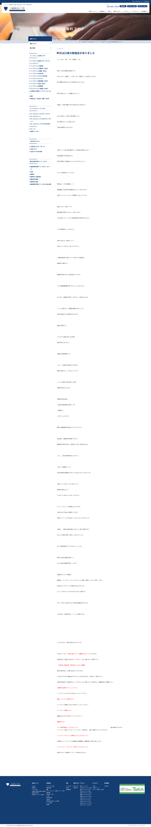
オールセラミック (35, 116)
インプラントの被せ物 (36, 73)
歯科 (31, 96)
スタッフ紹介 (35, 789)
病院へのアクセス (84, 786)
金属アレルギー (34, 131)
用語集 (47, 804)
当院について (92, 11)
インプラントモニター (36, 78)
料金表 (67, 787)
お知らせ (34, 786)
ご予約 (93, 786)
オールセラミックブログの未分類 (40, 124)
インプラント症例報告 (36, 86)
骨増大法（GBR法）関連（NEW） (40, 99)
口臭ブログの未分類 (36, 151)
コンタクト (135, 11)
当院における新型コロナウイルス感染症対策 (140, 1)
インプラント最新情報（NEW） (39, 81)
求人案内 (106, 786)
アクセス (125, 11)
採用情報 (143, 11)
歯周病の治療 (34, 182)
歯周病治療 (48, 787)
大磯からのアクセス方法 (85, 798)
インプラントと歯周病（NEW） (39, 68)
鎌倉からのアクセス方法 (85, 794)
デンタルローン (69, 786)
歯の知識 (32, 48)
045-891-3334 (113, 7)
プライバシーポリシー (133, 825)
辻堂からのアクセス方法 (85, 801)
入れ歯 (47, 796)
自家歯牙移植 (49, 797)
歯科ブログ (117, 11)
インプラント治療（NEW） (38, 83)
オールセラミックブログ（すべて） (40, 114)
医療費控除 (68, 789)
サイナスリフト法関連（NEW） (39, 88)
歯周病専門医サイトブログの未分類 (40, 184)
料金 (109, 11)
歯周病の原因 (34, 179)
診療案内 (102, 11)
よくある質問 (49, 802)
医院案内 (34, 787)
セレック (33, 129)
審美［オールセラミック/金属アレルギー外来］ (55, 790)
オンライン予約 (142, 6)
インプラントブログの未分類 (38, 76)
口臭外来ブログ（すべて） (38, 146)
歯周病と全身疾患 (35, 177)
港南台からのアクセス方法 (86, 796)
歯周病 (32, 174)
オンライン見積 (132, 6)
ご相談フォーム (95, 787)
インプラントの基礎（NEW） (39, 71)
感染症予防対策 (35, 793)
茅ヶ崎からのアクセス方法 (86, 787)
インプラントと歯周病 (36, 66)
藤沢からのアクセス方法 (85, 789)
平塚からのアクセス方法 (85, 791)
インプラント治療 (50, 786)
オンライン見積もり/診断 (98, 789)
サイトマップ (142, 825)
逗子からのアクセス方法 (85, 805)
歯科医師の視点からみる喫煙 (52, 801)
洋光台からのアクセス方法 (86, 803)
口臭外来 (48, 799)
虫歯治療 (48, 792)
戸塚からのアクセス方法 (85, 799)
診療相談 (123, 6)
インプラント (34, 63)
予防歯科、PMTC (50, 794)
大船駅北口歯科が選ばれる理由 (39, 791)
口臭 (31, 172)
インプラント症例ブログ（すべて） (40, 61)
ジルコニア (33, 126)
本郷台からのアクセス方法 (86, 793)
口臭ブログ (33, 149)
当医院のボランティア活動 (37, 794)
